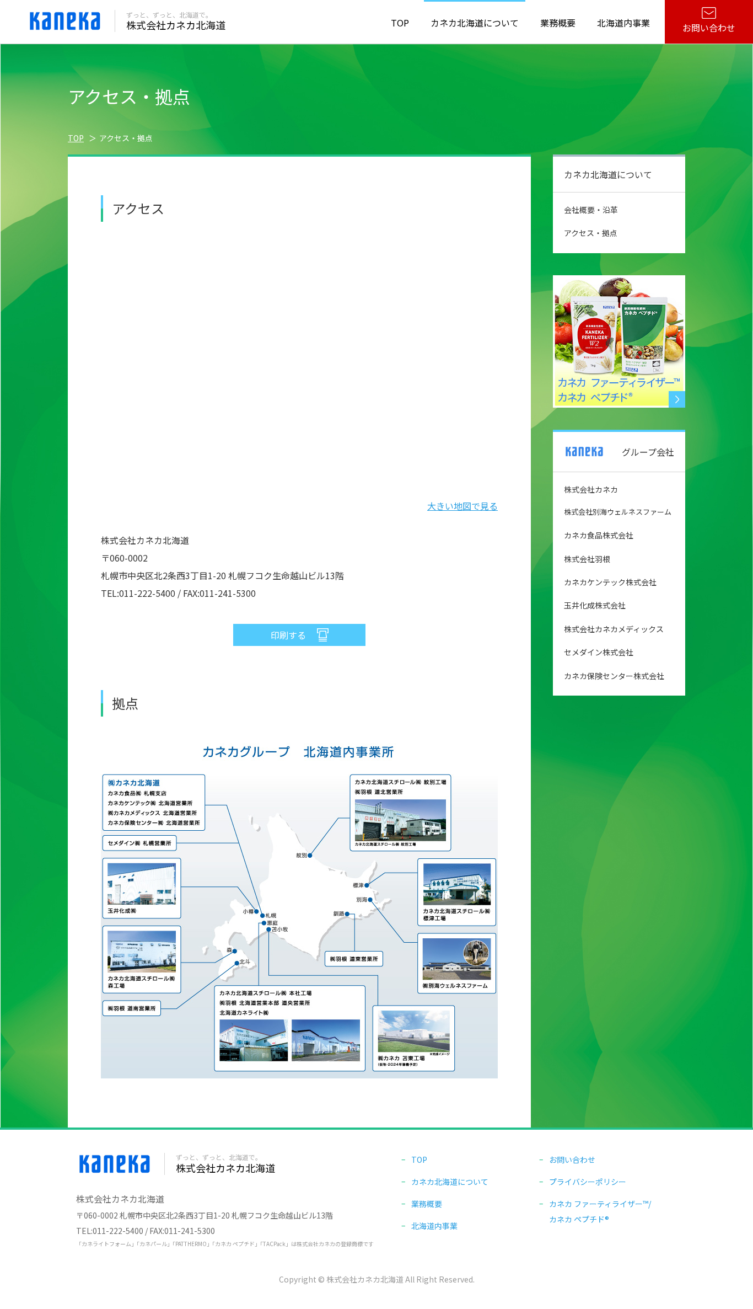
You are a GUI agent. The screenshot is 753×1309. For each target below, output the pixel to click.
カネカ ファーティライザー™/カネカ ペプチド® (600, 1208)
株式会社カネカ (591, 489)
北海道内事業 (434, 1225)
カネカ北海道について (449, 1181)
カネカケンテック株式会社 (610, 581)
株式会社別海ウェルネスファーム (617, 511)
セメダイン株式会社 (598, 652)
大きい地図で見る (462, 505)
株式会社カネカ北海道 (175, 21)
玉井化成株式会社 (595, 605)
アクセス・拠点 (590, 232)
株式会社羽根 (587, 558)
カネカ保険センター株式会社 (614, 675)
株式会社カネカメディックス (614, 628)
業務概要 (426, 1203)
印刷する (288, 635)
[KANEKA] (65, 29)
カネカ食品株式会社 (598, 535)
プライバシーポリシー (587, 1181)
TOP (400, 22)
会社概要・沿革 (591, 209)
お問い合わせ (708, 27)
